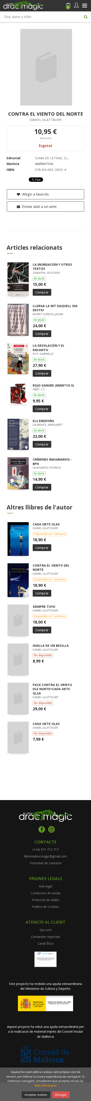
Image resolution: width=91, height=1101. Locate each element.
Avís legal (45, 886)
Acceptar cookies (36, 1095)
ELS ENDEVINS (43, 421)
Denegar (61, 1095)
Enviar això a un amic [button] (39, 206)
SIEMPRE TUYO (44, 606)
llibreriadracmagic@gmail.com (45, 856)
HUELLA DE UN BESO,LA (51, 645)
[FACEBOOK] (41, 829)
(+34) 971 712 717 (45, 849)
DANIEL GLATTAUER (45, 119)
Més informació (46, 1085)
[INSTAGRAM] (51, 829)
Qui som (46, 930)
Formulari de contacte (45, 863)
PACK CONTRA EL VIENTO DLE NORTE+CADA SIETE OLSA (52, 689)
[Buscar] (85, 16)
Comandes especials (45, 937)
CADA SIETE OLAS (46, 524)
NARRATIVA (44, 163)
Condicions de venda (45, 893)
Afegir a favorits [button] (35, 194)
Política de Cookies (45, 907)
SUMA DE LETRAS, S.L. (52, 158)
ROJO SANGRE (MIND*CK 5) (53, 385)
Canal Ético (45, 943)
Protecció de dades (45, 900)
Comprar (42, 292)
